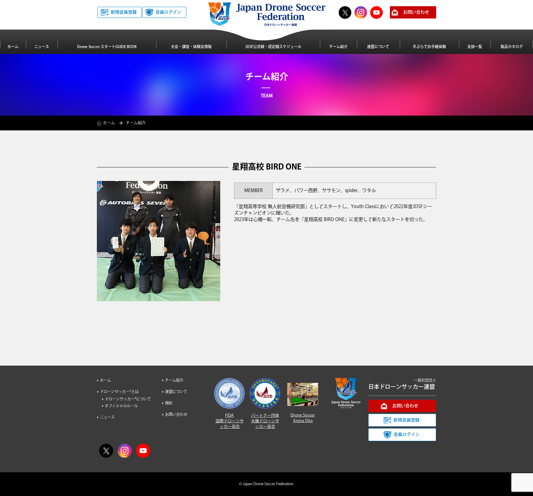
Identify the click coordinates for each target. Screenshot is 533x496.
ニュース (41, 47)
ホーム (13, 47)
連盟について (378, 47)
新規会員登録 (124, 12)
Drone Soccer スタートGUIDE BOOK (107, 47)
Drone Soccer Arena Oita (303, 418)
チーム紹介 (338, 47)
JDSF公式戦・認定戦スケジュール (273, 47)
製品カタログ (512, 47)
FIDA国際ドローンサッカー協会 (230, 421)
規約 (168, 403)
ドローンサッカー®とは (119, 392)
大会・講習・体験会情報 (191, 47)
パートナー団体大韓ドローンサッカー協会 (265, 421)
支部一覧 (474, 47)
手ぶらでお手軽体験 (429, 47)
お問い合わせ (416, 12)
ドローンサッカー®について (128, 399)
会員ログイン (168, 12)
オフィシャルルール (121, 406)
